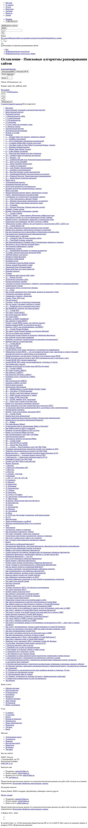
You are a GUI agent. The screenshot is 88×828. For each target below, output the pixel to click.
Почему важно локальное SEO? (18, 592)
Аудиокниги (10, 739)
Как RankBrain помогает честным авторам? (22, 308)
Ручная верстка (11, 692)
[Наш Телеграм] (6, 819)
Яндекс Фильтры (12, 463)
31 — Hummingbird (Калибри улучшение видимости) (26, 251)
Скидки (40, 38)
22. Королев (10, 509)
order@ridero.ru (28, 775)
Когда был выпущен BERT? (16, 315)
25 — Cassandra (12, 205)
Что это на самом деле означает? (18, 333)
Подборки (47, 38)
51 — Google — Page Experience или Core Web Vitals (26, 447)
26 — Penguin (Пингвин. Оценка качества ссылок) (25, 207)
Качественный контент (14, 112)
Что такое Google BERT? (15, 313)
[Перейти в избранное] (2, 41)
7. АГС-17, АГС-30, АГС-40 (16, 478)
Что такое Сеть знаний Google (17, 581)
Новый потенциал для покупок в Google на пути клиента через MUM (33, 356)
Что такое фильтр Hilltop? (15, 424)
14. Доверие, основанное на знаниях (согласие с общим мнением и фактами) (36, 676)
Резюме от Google (12, 133)
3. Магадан (10, 470)
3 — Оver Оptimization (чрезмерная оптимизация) (25, 141)
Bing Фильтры (11, 519)
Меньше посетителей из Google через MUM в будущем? (27, 366)
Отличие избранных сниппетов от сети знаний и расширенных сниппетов (35, 579)
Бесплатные (32, 38)
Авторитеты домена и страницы (18, 530)
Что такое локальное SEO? (16, 590)
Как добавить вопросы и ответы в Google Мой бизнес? (27, 616)
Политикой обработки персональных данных (30, 783)
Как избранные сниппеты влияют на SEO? (22, 577)
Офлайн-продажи (12, 688)
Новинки (9, 741)
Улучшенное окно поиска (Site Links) (20, 275)
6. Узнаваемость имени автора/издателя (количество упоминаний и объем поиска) (38, 656)
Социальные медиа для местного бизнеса (22, 288)
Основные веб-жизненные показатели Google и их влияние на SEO (32, 449)
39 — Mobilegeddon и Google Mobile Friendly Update (26, 389)
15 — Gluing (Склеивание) (16, 166)
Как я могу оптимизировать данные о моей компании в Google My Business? (35, 627)
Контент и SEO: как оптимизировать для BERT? (24, 327)
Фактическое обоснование (16, 387)
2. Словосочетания (13, 118)
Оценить (14, 92)
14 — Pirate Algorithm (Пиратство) (19, 164)
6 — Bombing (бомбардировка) (18, 147)
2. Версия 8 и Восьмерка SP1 (17, 468)
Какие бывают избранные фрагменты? (21, 561)
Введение (9, 108)
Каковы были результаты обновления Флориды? (24, 420)
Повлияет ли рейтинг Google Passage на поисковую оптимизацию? (32, 339)
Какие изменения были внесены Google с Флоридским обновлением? (33, 418)
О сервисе (9, 5)
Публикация (10, 703)
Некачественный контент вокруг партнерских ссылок (27, 193)
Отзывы (9, 273)
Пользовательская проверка (16, 131)
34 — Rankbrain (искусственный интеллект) (23, 306)
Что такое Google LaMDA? (16, 370)
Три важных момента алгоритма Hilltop (21, 439)
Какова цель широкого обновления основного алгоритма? (28, 230)
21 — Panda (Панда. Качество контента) (21, 178)
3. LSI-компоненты (13, 120)
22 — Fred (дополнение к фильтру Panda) (22, 199)
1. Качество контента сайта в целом (19, 645)
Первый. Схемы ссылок (15, 209)
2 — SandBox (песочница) (16, 139)
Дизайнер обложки (13, 699)
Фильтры (9, 135)
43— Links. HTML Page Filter (17, 397)
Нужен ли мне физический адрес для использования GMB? (29, 606)
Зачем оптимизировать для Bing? (18, 521)
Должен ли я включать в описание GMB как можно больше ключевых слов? (35, 629)
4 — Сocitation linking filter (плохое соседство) (23, 143)
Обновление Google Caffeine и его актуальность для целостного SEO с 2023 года (37, 224)
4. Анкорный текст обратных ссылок (20, 652)
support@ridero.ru (22, 771)
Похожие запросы (12, 271)
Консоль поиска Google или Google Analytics (23, 575)
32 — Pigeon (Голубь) (14, 277)
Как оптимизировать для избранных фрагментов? (25, 571)
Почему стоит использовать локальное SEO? (23, 412)
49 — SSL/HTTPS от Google (17, 443)
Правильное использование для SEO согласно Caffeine (27, 222)
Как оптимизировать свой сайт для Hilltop (22, 434)
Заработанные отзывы (14, 286)
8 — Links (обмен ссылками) (17, 151)
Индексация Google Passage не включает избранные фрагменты (30, 335)
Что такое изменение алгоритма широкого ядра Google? (27, 228)
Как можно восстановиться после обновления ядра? (26, 234)
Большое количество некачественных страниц (24, 188)
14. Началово (11, 492)
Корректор (10, 697)
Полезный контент (13, 114)
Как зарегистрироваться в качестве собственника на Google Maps (31, 602)
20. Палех (9, 505)
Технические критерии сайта (17, 279)
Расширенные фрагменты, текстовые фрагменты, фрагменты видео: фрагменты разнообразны (42, 546)
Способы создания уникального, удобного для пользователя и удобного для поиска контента (42, 284)
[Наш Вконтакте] (7, 817)
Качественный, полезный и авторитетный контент (25, 110)
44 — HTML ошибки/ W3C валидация (21, 399)
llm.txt (8, 729)
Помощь (9, 19)
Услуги (8, 7)
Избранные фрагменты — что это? (19, 556)
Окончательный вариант (15, 437)
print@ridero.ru (23, 773)
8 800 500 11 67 (7, 763)
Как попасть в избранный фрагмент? (20, 544)
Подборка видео (12, 261)
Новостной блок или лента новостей (20, 269)
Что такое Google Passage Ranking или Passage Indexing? (27, 331)
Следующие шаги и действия (17, 236)
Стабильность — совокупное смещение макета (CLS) (26, 457)
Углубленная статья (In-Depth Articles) (20, 263)
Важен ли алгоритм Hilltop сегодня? (20, 432)
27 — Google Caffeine (14, 213)
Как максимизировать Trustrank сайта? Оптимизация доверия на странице (34, 242)
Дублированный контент (15, 182)
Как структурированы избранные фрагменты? (24, 559)
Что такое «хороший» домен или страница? (22, 534)
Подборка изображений (15, 259)
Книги (8, 717)
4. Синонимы (11, 122)
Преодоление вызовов (14, 385)
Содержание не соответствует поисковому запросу (25, 197)
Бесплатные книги (13, 743)
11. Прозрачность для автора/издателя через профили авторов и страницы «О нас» (38, 670)
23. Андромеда (11, 511)
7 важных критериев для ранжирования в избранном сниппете (30, 569)
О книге (4, 104)
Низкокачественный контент (17, 184)
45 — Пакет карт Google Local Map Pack (21, 401)
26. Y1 (8, 517)
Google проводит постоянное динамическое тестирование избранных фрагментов (38, 552)
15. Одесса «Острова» (14, 494)
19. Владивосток (12, 503)
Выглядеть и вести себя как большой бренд (22, 244)
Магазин (9, 3)
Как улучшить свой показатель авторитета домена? (25, 540)
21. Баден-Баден (12, 507)
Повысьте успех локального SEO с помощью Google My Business (31, 641)
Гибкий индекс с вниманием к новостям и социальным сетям (30, 219)
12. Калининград (12, 488)
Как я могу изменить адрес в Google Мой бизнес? (25, 639)
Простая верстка (12, 690)
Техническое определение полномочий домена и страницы (29, 536)
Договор (9, 727)
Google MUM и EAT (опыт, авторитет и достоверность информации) (32, 350)
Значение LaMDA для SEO (16, 383)
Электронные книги (13, 737)
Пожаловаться (7, 102)
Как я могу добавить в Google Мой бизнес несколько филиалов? (31, 610)
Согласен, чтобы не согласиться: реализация (23, 302)
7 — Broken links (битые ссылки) (18, 149)
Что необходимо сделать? (15, 364)
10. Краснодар (11, 484)
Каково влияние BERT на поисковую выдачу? (23, 325)
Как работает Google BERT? (17, 321)
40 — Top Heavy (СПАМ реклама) (19, 391)
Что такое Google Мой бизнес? (17, 598)
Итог (7, 525)
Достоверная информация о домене (19, 246)
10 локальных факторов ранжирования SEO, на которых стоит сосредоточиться (37, 408)
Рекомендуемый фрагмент (16, 257)
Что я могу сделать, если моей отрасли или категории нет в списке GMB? (34, 612)
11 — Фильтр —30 (13, 157)
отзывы (10, 104)
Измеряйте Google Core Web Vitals (19, 459)
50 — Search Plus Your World (16, 445)
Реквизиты (10, 725)
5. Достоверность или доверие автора (20, 654)
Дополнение (10, 527)
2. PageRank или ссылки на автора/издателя (23, 647)
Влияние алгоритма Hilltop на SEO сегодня (22, 430)
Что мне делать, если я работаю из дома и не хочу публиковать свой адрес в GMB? (38, 608)
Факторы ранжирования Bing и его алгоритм (23, 523)
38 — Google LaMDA (14, 368)
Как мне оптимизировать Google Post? (20, 631)
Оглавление (17, 104)
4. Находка (10, 472)
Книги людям (56, 38)
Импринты (13, 38)
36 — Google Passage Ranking (17, 329)
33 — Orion (10, 290)
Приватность (11, 721)
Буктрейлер (10, 694)
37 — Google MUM (13, 344)
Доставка (9, 749)
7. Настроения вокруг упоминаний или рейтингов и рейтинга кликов (33, 658)
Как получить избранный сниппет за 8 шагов (23, 548)
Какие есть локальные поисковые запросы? (22, 403)
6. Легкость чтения (13, 126)
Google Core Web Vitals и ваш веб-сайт (20, 461)
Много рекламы (12, 191)
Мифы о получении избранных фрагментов (23, 550)
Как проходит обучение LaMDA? (19, 375)
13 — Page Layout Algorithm (16, 162)
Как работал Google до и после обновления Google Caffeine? (29, 217)
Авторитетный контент (15, 129)
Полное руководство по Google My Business (23, 596)
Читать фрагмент (8, 74)
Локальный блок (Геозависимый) (19, 267)
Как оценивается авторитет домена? (20, 532)
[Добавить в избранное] (3, 95)
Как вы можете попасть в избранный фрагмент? (24, 567)
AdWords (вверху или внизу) (17, 255)
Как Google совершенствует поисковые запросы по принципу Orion (32, 292)
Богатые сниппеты (13, 583)
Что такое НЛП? (12, 317)
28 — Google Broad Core (15, 226)
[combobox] (44, 30)
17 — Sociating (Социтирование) (18, 170)
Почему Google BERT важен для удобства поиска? (25, 323)
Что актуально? (12, 300)
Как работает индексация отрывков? (20, 337)
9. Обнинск (10, 482)
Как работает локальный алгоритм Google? (22, 594)
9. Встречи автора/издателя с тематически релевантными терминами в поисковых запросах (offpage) (45, 664)
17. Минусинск (11, 499)
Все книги (5, 38)
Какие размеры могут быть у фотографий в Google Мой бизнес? (31, 637)
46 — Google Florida (13, 414)
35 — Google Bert (12, 310)
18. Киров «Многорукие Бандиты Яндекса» (23, 501)
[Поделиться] (3, 99)
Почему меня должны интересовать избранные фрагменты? (29, 563)
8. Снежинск (10, 480)
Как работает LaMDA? (14, 372)
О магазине (10, 715)
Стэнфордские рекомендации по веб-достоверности (26, 678)
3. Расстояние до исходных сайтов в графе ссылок (25, 649)
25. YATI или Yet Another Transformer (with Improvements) (28, 515)
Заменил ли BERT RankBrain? (17, 319)
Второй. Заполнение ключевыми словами (22, 211)
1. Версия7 (10, 465)
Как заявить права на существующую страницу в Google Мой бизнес (32, 604)
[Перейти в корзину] (5, 41)
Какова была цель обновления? (18, 416)
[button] (44, 33)
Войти (4, 28)
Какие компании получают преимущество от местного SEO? (29, 406)
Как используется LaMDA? (16, 381)
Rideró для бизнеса (13, 705)
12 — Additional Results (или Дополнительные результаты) (28, 160)
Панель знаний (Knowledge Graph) (19, 265)
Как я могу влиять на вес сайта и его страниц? (24, 538)
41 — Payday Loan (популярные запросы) (22, 393)
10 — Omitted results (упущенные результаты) (23, 155)
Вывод (8, 542)
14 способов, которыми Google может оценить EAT (26, 643)
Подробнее (5, 90)
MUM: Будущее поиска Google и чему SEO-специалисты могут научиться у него (37, 358)
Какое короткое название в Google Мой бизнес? (24, 614)
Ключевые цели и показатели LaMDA (20, 377)
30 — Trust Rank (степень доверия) (19, 240)
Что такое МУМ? (12, 346)
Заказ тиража (11, 701)
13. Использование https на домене (19, 674)
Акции (8, 15)
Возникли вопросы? (13, 719)
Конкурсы (9, 9)
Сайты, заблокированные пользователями (22, 195)
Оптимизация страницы (15, 410)
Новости (9, 13)
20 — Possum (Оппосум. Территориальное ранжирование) (28, 176)
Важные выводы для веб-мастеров (19, 341)
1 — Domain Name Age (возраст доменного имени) (25, 137)
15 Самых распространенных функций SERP (23, 253)
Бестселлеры (23, 38)
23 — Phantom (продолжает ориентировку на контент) (27, 201)
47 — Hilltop (10, 422)
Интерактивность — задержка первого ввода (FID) (25, 455)
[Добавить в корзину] (10, 77)
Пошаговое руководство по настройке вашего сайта (26, 600)
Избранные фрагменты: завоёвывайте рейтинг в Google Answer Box (32, 554)
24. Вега (9, 513)
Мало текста (10, 180)
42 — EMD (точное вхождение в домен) (21, 395)
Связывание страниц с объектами (19, 296)
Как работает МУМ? (13, 348)
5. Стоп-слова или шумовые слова (19, 124)
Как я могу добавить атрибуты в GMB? (21, 621)
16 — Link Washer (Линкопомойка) (19, 168)
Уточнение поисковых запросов (18, 294)
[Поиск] (3, 33)
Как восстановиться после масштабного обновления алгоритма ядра (32, 232)
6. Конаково (10, 476)
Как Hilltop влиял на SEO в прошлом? (20, 428)
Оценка (8, 379)
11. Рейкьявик (11, 486)
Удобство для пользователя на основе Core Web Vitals (26, 451)
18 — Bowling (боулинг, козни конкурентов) (23, 172)
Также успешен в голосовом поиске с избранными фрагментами (31, 565)
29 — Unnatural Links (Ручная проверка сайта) (23, 238)
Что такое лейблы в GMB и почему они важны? (24, 618)
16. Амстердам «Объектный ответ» (19, 496)
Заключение (10, 585)
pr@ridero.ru (13, 777)
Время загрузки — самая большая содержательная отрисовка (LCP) (32, 453)
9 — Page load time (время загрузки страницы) (23, 153)
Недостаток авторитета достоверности (21, 186)
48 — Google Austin (13, 441)
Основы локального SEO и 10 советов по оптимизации (27, 587)
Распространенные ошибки (16, 282)
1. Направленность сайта (15, 116)
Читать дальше (6, 795)
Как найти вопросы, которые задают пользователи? (26, 573)
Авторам (9, 11)
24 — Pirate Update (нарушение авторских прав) (24, 203)
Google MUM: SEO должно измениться (21, 360)
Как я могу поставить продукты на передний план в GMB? (29, 633)
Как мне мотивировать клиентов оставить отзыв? (25, 635)
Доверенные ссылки (13, 248)
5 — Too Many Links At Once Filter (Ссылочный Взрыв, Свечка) (30, 145)
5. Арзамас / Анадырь (14, 474)
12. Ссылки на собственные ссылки (19, 672)
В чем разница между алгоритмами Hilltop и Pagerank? (27, 426)
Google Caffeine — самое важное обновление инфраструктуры (30, 215)
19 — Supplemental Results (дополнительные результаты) (27, 174)
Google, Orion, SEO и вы (15, 298)
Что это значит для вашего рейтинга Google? (23, 304)
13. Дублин (10, 490)
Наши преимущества (14, 723)
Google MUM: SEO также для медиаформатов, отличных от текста (32, 362)
